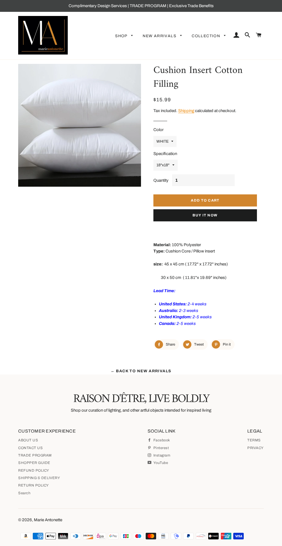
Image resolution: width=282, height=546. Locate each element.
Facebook (161, 440)
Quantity (161, 180)
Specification (165, 153)
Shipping (186, 110)
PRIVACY (255, 448)
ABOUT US (28, 440)
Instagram (161, 455)
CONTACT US (30, 448)
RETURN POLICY (33, 485)
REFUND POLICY (33, 470)
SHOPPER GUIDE (34, 463)
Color (158, 129)
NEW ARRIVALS (160, 36)
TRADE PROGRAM (35, 455)
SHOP (121, 36)
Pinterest (160, 448)
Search (24, 493)
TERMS (254, 440)
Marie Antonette (48, 520)
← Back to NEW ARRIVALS (141, 371)
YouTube (160, 463)
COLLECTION (206, 36)
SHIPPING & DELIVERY (39, 478)
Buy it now (205, 215)
